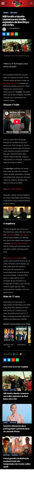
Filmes (5, 390)
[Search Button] (31, 3)
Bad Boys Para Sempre (19, 243)
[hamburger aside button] (3, 3)
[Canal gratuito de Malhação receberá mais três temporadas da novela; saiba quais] (17, 446)
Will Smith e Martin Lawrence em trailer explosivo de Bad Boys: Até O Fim (16, 396)
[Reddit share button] (12, 34)
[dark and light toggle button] (6, 3)
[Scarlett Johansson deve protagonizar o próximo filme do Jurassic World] (17, 413)
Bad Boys (10, 235)
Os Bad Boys (21, 345)
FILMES (5, 13)
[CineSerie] (17, 3)
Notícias (13, 390)
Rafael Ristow (14, 28)
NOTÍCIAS (13, 13)
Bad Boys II (25, 235)
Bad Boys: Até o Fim (10, 83)
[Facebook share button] (4, 34)
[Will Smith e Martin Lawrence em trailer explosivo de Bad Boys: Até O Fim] (17, 381)
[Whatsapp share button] (16, 34)
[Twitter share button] (8, 34)
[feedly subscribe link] (15, 354)
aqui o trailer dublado (14, 189)
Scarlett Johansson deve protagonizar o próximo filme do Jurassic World (16, 429)
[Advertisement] (17, 486)
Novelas (15, 455)
